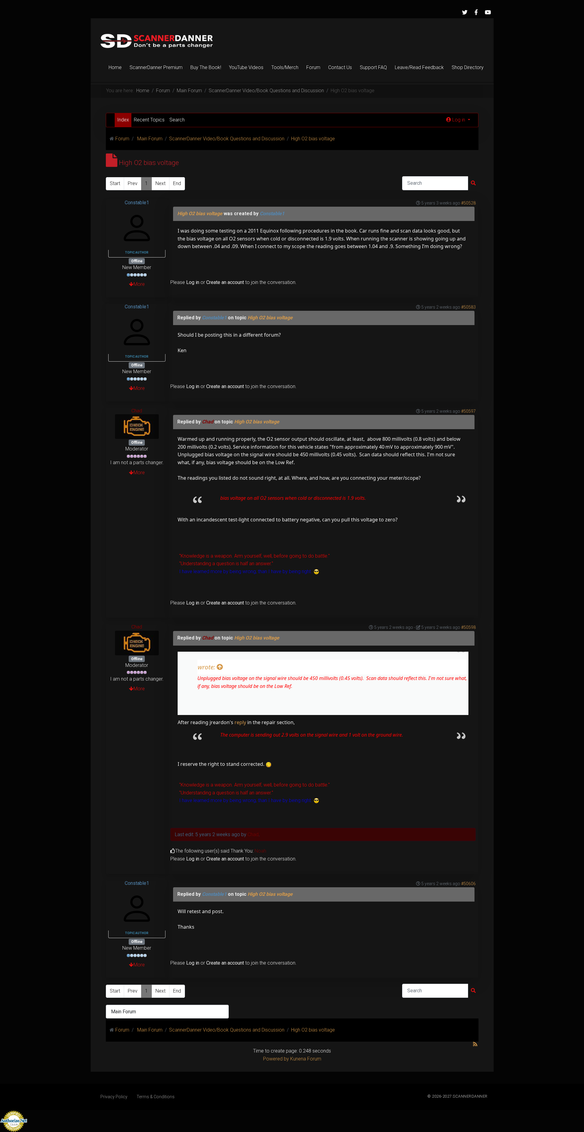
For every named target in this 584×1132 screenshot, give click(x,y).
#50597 (468, 411)
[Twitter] (465, 12)
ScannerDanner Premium (156, 67)
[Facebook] (476, 12)
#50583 (468, 307)
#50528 (468, 203)
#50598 (468, 627)
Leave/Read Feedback (419, 67)
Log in (192, 282)
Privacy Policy (113, 1096)
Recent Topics (149, 120)
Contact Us (340, 67)
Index (123, 120)
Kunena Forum (305, 1059)
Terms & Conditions (156, 1096)
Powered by (276, 1059)
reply (240, 722)
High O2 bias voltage (199, 213)
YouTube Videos (246, 67)
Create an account (225, 282)
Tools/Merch (284, 67)
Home (115, 67)
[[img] (269, 764)
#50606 (468, 883)
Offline (137, 261)
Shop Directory (468, 67)
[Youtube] (488, 12)
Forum (313, 67)
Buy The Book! (205, 67)
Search (177, 120)
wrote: (207, 667)
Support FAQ (373, 67)
